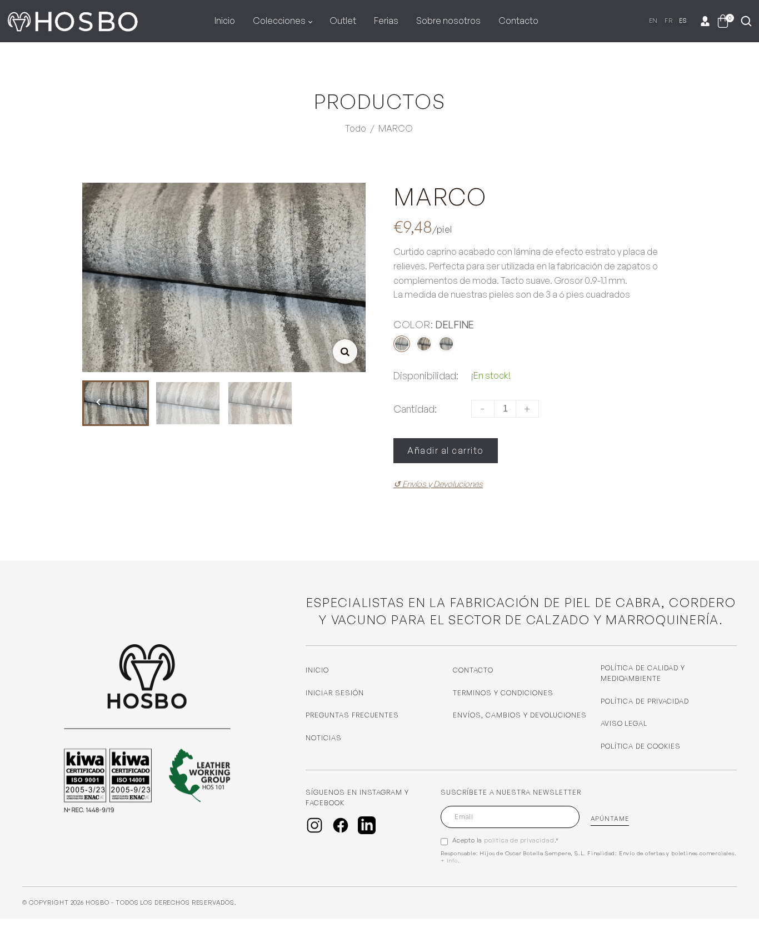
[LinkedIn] (367, 825)
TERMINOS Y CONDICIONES (503, 693)
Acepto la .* (505, 840)
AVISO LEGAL (624, 723)
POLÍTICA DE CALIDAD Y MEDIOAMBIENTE (643, 673)
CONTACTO (473, 670)
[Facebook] (340, 825)
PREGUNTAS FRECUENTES (352, 715)
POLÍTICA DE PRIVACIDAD (645, 701)
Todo (355, 128)
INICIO (317, 670)
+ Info (449, 860)
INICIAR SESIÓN (334, 693)
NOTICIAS (324, 738)
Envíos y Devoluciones (438, 484)
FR (668, 20)
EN (653, 20)
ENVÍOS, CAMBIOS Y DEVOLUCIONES (520, 715)
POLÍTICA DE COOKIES (641, 746)
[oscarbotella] (72, 19)
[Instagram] (314, 825)
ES (683, 20)
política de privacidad (519, 840)
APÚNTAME (610, 818)
